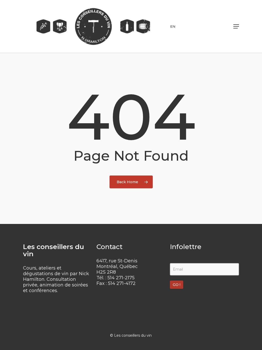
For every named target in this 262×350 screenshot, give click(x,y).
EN (172, 26)
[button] (236, 26)
